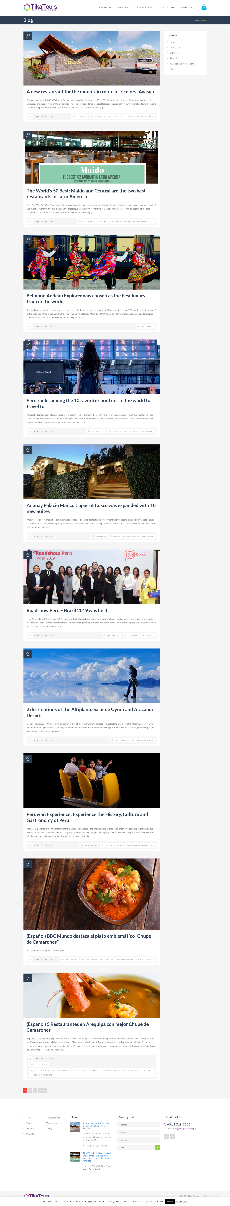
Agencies (186, 7)
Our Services (144, 7)
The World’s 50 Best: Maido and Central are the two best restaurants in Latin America (86, 193)
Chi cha (46, 1070)
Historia (129, 845)
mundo (150, 959)
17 (28, 862)
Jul (27, 865)
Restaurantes (129, 221)
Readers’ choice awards (142, 431)
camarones (104, 959)
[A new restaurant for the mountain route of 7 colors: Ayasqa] (75, 1127)
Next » (42, 1090)
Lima (113, 221)
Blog (172, 69)
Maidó (119, 221)
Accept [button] (170, 1201)
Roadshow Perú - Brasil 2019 (140, 635)
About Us (174, 58)
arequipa (90, 959)
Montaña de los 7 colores (119, 116)
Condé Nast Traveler (121, 431)
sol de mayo (39, 1075)
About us (105, 7)
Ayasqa (98, 116)
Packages (123, 7)
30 (28, 34)
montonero (107, 1070)
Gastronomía (119, 845)
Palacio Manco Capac (143, 536)
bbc (96, 959)
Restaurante (137, 116)
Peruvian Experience (143, 845)
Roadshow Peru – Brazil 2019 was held (67, 610)
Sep (27, 451)
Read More (181, 1201)
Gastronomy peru (138, 959)
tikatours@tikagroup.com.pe (182, 1128)
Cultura (108, 845)
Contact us (166, 7)
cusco (104, 116)
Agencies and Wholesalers (182, 63)
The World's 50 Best (144, 221)
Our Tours (174, 53)
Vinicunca (148, 116)
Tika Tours (48, 116)
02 (28, 448)
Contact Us (175, 47)
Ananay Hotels (121, 536)
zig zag (49, 1075)
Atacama (139, 740)
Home (196, 20)
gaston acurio (77, 1070)
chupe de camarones (119, 959)
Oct (27, 38)
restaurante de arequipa (124, 1070)
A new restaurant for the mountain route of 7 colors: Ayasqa (90, 91)
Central (107, 221)
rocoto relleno (144, 1070)
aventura (148, 740)
